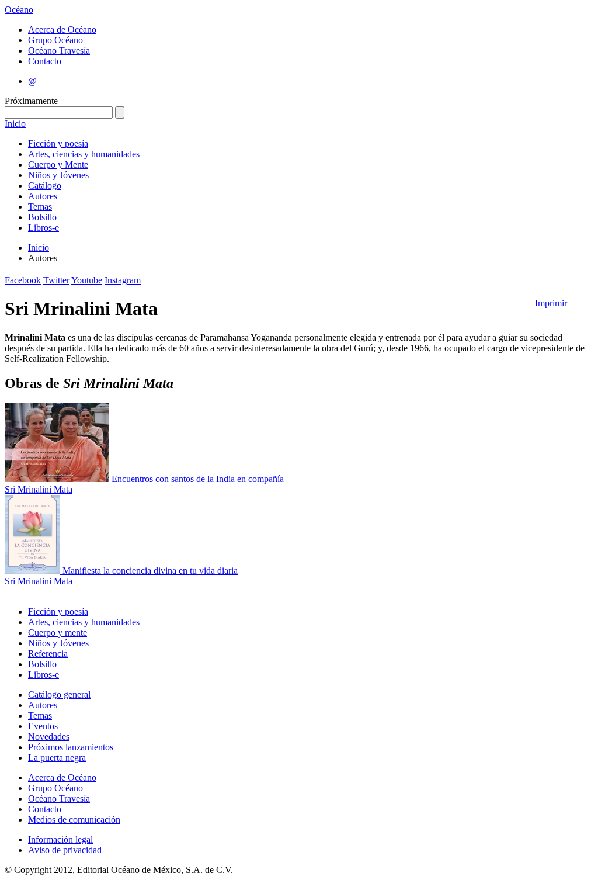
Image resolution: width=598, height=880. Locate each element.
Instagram (123, 280)
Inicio (15, 124)
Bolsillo (42, 217)
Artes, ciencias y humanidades (84, 154)
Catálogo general (59, 694)
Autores (42, 196)
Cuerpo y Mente (58, 164)
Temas (40, 207)
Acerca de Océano (62, 29)
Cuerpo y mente (57, 633)
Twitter (56, 280)
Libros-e (43, 228)
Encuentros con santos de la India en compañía (198, 479)
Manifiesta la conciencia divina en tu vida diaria (150, 571)
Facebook (23, 280)
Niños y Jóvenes (58, 175)
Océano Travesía (59, 51)
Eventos (43, 726)
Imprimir (551, 303)
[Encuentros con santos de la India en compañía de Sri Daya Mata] (58, 479)
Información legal (60, 839)
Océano (19, 10)
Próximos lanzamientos (70, 747)
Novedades (48, 737)
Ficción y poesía (58, 143)
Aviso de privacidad (65, 850)
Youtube (86, 280)
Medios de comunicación (74, 819)
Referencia (48, 654)
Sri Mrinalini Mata (38, 489)
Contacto (44, 61)
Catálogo (44, 185)
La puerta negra (57, 758)
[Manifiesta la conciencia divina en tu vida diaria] (33, 571)
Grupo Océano (55, 40)
